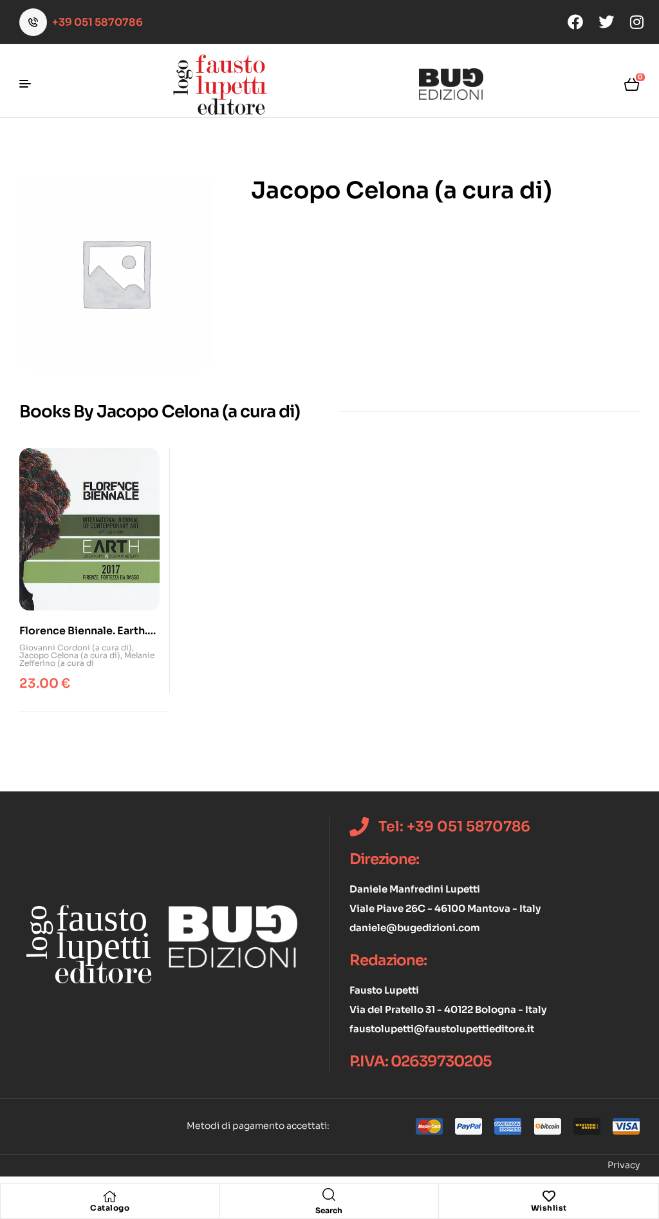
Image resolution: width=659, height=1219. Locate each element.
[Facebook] (575, 21)
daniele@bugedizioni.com (414, 927)
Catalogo (109, 1208)
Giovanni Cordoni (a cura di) (75, 647)
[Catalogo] (110, 1196)
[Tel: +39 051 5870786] (359, 826)
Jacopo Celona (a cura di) (69, 655)
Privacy (624, 1165)
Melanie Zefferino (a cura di (86, 659)
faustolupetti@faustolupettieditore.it (441, 1029)
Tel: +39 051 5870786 (454, 826)
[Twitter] (606, 21)
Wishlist (549, 1208)
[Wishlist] (549, 1196)
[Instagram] (637, 21)
